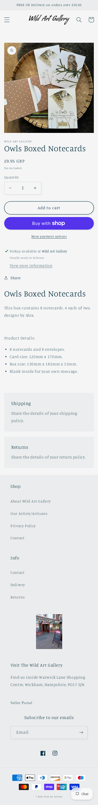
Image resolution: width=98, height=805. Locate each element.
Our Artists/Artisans (29, 513)
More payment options (49, 236)
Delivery (17, 584)
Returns (17, 597)
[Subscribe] (81, 732)
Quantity (11, 177)
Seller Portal (21, 703)
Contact (17, 538)
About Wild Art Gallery (30, 501)
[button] (7, 20)
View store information (31, 265)
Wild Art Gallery (53, 796)
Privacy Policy (23, 525)
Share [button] (15, 277)
